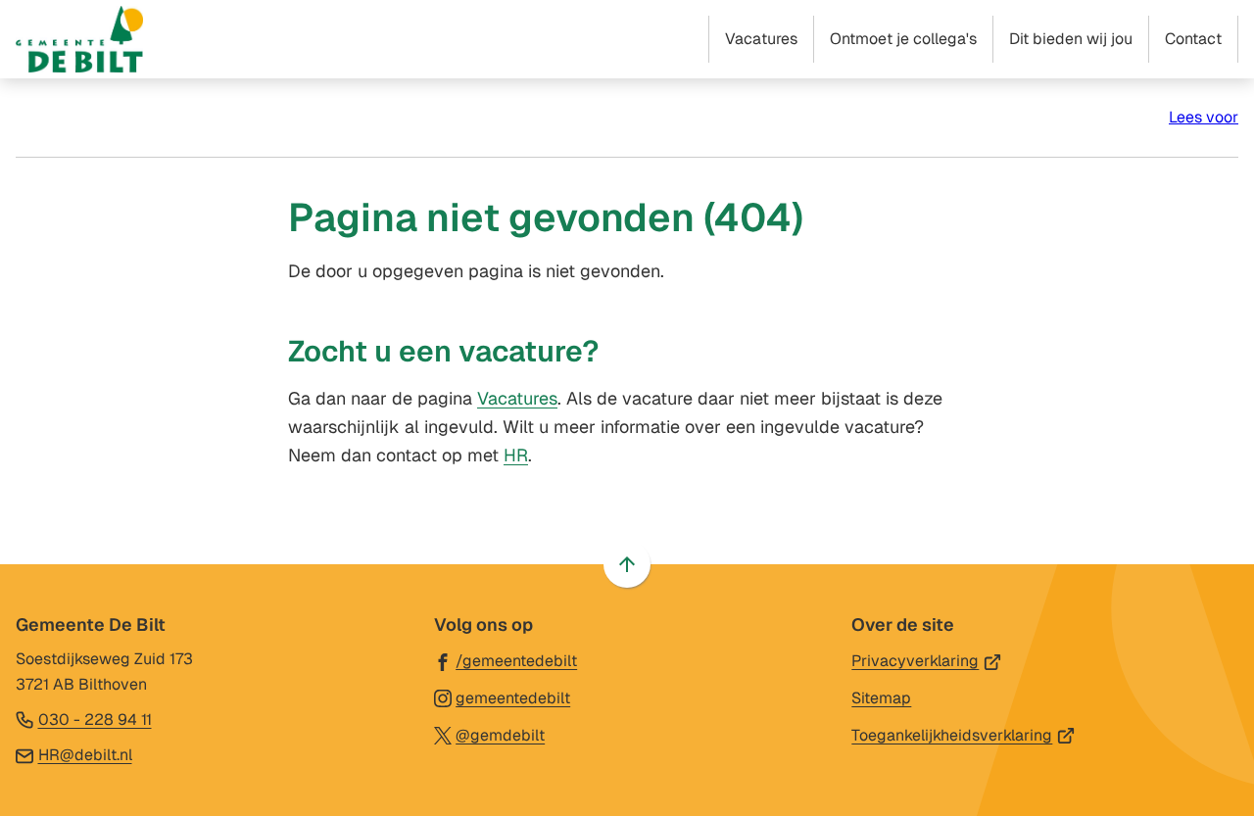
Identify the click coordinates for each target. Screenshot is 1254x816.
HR (516, 455)
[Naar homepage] (79, 39)
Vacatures (517, 398)
